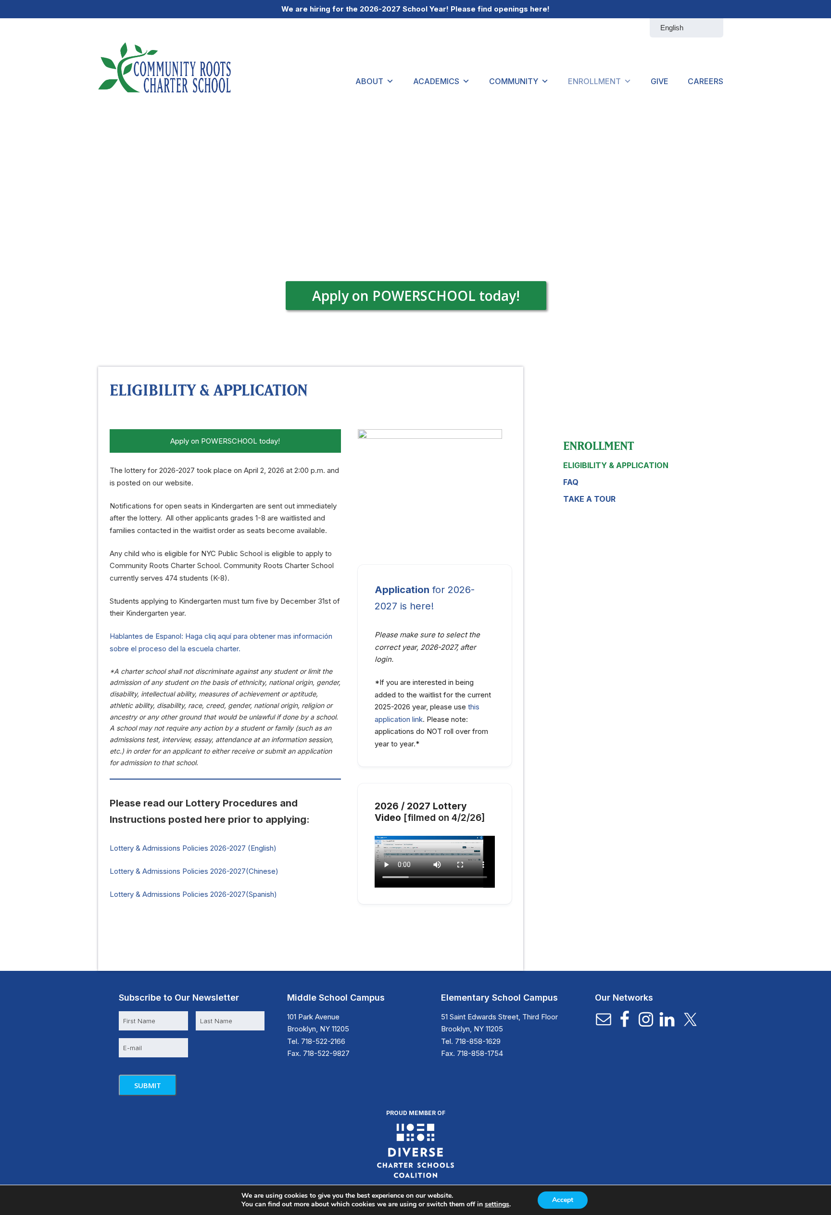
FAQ (571, 482)
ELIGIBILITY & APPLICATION (615, 465)
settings (497, 1204)
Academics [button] (436, 81)
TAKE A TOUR (589, 499)
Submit (147, 1085)
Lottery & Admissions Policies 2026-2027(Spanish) (193, 894)
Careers (705, 81)
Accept (562, 1199)
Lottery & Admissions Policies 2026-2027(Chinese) (194, 871)
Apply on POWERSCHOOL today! (416, 295)
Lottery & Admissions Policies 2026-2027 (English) (193, 848)
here (538, 8)
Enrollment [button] (594, 81)
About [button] (369, 81)
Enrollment (598, 445)
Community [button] (513, 81)
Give (659, 81)
